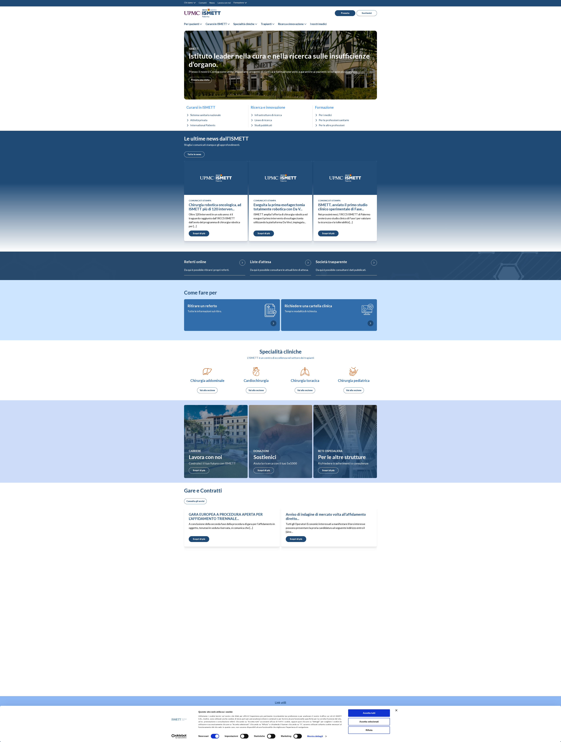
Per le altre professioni (331, 125)
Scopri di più (199, 470)
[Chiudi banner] (396, 710)
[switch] (244, 736)
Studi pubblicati (263, 125)
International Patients (202, 125)
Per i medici (325, 115)
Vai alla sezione (207, 390)
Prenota (345, 13)
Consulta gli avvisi (195, 501)
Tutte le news (194, 154)
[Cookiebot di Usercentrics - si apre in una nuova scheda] (179, 736)
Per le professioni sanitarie (334, 120)
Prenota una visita (200, 80)
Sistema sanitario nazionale (205, 115)
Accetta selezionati (369, 721)
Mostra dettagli (315, 736)
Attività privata (198, 120)
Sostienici (367, 13)
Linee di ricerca (263, 120)
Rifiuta (369, 730)
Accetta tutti (369, 713)
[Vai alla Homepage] (202, 13)
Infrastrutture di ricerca (268, 115)
